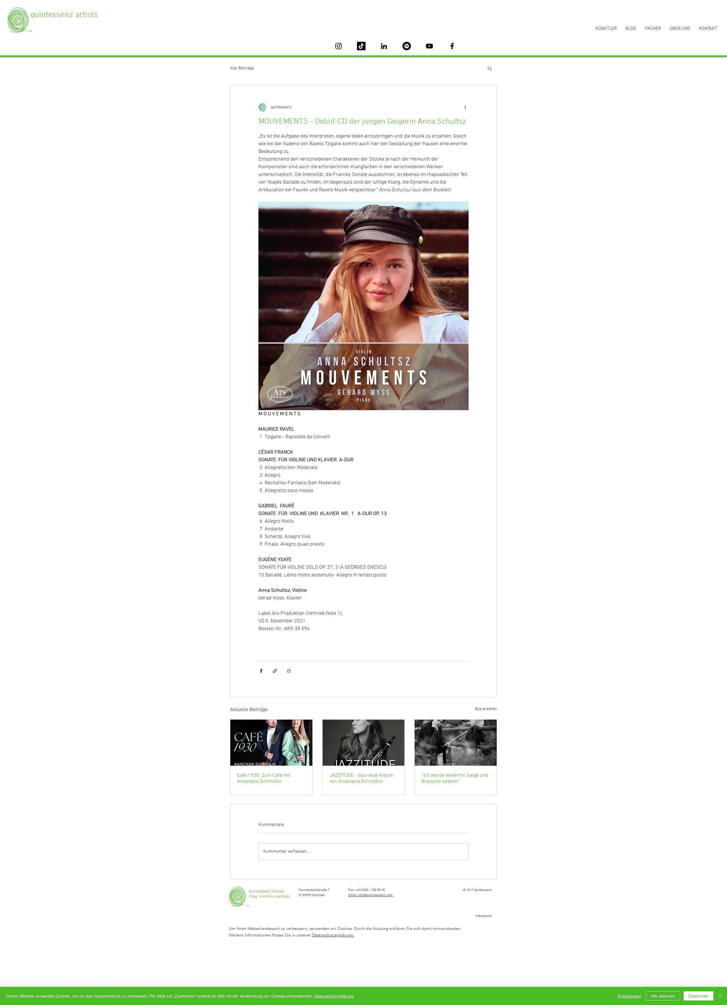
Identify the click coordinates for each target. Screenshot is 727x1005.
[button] (489, 68)
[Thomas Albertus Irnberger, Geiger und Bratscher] (456, 743)
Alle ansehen (486, 709)
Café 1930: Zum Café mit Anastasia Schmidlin (264, 778)
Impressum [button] (483, 916)
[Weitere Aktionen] (465, 107)
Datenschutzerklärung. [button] (333, 935)
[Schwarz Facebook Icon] (452, 46)
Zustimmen (698, 996)
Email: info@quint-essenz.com (370, 895)
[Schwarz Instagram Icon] (338, 46)
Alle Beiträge (242, 68)
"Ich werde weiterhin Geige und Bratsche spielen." (454, 778)
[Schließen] (720, 995)
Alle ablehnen (663, 996)
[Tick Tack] (361, 46)
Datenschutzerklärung (334, 996)
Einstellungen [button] (629, 996)
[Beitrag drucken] (289, 671)
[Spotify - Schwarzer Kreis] (406, 46)
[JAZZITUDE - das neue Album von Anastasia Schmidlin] (364, 743)
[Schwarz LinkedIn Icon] (384, 46)
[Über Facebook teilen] (261, 671)
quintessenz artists (64, 15)
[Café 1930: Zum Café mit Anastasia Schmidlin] (271, 743)
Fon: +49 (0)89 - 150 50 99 (366, 890)
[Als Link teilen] (275, 671)
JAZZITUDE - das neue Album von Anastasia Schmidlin (361, 778)
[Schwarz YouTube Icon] (429, 46)
